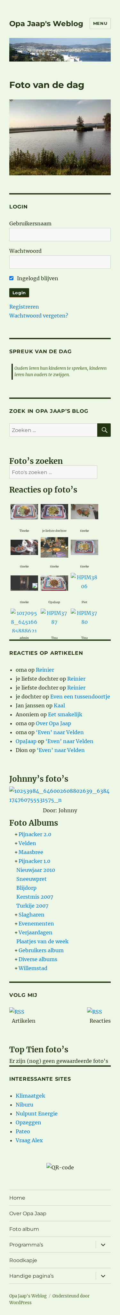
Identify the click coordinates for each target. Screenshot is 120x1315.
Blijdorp (26, 888)
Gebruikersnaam (30, 223)
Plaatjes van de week (42, 941)
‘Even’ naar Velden (60, 732)
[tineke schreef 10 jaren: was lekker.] (84, 547)
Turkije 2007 (32, 905)
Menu (100, 23)
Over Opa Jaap (53, 723)
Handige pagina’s (31, 1276)
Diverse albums (38, 959)
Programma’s (26, 1245)
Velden (27, 843)
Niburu (24, 1104)
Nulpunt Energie (37, 1113)
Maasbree (31, 852)
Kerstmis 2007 (34, 897)
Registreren (24, 306)
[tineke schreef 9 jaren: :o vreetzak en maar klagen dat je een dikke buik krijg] (84, 511)
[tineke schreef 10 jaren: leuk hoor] (54, 547)
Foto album (24, 1229)
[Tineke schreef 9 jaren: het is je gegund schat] (24, 511)
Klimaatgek (30, 1095)
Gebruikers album (41, 950)
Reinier (45, 670)
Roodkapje (23, 1260)
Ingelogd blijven (37, 278)
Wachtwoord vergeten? (38, 315)
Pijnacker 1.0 (34, 861)
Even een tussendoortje (80, 696)
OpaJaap (26, 741)
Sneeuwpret (31, 879)
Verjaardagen (35, 932)
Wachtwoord (25, 251)
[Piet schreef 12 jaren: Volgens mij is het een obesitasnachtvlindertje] (84, 581)
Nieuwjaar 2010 (35, 870)
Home (17, 1198)
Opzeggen (28, 1122)
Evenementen (36, 923)
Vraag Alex (29, 1140)
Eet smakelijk (65, 714)
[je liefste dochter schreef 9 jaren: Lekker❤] (54, 511)
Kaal (59, 705)
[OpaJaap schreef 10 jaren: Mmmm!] (54, 582)
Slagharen (31, 914)
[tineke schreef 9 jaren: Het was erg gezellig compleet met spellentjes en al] (24, 547)
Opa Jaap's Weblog (46, 23)
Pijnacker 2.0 (35, 834)
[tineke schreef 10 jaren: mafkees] (24, 579)
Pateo (23, 1131)
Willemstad (33, 968)
